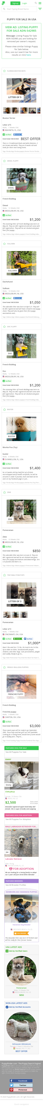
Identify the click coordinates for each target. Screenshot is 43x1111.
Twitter (22, 1085)
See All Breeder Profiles (16, 885)
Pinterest (22, 1089)
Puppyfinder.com (8, 1066)
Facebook (22, 1080)
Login (24, 3)
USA (4, 130)
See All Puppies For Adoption (18, 819)
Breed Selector (20, 1069)
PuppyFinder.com (9, 1063)
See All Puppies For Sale (16, 752)
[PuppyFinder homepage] (3, 3)
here (28, 55)
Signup (15, 3)
